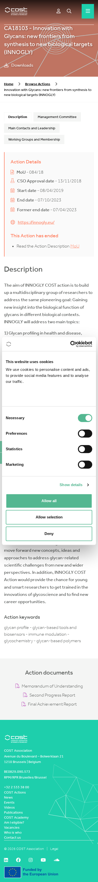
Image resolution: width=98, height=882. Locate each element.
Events (9, 802)
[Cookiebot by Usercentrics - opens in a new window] (70, 344)
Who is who (13, 832)
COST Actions (15, 792)
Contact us (12, 837)
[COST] (16, 11)
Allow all (49, 501)
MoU (74, 246)
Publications (13, 812)
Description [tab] (17, 117)
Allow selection (49, 517)
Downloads (22, 65)
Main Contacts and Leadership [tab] (31, 128)
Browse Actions (37, 84)
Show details (71, 485)
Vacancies (12, 827)
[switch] (85, 433)
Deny (49, 533)
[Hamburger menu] (88, 11)
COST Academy (16, 817)
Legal (54, 849)
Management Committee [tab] (57, 117)
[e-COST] (59, 11)
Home (8, 84)
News (8, 797)
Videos (9, 807)
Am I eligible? (14, 822)
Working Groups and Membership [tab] (34, 139)
